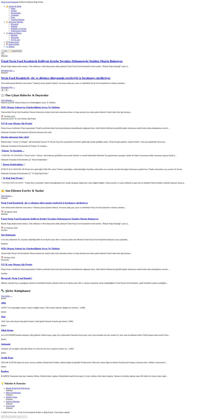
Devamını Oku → (8, 70)
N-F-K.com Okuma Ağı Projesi (16, 123)
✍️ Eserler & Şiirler (13, 6)
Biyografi (14, 24)
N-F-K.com (15, 40)
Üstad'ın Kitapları (17, 20)
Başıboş (5, 371)
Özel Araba (10, 406)
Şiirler (13, 8)
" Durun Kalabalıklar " (13, 164)
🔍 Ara (4, 51)
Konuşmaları (16, 13)
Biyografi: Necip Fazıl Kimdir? (16, 278)
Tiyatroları (15, 15)
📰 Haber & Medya (13, 33)
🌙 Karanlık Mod (15, 51)
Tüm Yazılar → (7, 196)
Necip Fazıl (9, 2)
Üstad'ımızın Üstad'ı (18, 31)
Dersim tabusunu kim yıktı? (15, 137)
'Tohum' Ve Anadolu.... (12, 150)
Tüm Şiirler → (6, 296)
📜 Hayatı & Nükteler (14, 22)
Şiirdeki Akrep (11, 397)
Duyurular (15, 37)
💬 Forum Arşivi (12, 42)
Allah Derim (7, 330)
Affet (3, 303)
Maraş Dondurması (13, 393)
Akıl (3, 316)
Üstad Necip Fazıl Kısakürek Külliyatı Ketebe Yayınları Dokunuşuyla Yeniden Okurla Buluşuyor (62, 61)
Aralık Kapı (7, 357)
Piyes (13, 17)
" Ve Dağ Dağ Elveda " (13, 178)
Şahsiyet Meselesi (13, 401)
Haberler (14, 35)
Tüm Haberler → (7, 100)
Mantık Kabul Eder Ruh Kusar (18, 388)
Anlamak (5, 344)
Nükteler (14, 26)
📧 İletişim (10, 47)
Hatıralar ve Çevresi (18, 29)
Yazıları (14, 11)
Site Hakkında (8, 235)
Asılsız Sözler (13, 44)
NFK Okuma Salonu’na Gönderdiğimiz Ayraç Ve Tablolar (30, 107)
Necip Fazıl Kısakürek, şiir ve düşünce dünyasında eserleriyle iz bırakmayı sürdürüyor (56, 78)
